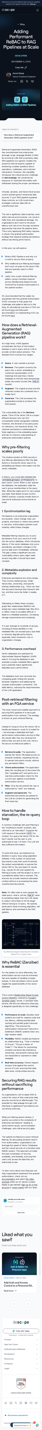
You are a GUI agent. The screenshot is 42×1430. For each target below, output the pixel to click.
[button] (21, 136)
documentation (8, 1179)
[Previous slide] (14, 1304)
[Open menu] (37, 10)
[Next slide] (28, 1304)
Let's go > (33, 4)
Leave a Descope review (21, 1393)
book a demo (18, 1187)
